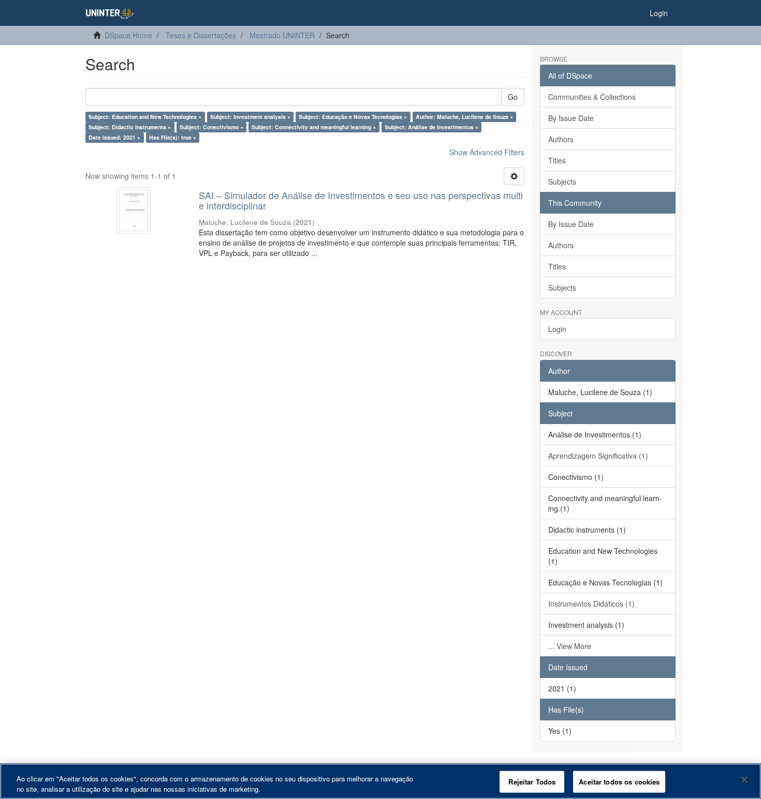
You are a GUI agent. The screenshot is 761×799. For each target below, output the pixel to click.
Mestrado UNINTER (282, 35)
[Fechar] (744, 779)
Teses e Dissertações (201, 35)
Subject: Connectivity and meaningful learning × (314, 127)
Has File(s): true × (172, 137)
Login (557, 329)
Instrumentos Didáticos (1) (591, 603)
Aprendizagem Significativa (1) (598, 455)
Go (513, 97)
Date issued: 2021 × (114, 137)
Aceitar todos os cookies (619, 782)
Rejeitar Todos (531, 782)
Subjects (562, 181)
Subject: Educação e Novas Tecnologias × (353, 116)
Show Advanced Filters (486, 152)
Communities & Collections (592, 97)
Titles (557, 160)
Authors (561, 139)
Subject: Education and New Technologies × (145, 116)
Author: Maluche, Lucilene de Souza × (464, 116)
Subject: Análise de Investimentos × (431, 127)
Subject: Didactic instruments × (130, 127)
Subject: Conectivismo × (211, 127)
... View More (569, 646)
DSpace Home (128, 35)
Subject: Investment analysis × (250, 116)
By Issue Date (571, 118)
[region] (380, 781)
